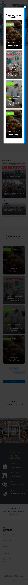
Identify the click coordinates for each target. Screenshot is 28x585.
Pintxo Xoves (13, 45)
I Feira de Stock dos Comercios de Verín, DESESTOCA (13, 71)
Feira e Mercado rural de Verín (13, 103)
